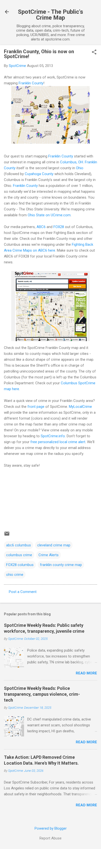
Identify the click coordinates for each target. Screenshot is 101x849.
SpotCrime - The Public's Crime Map (50, 14)
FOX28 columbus (20, 565)
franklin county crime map (61, 565)
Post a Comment (23, 592)
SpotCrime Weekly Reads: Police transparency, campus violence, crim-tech (42, 694)
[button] (94, 52)
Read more (86, 673)
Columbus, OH (71, 162)
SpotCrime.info (53, 436)
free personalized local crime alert (57, 442)
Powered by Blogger (51, 828)
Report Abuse (50, 838)
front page (35, 406)
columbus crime (19, 555)
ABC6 (41, 227)
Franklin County (31, 83)
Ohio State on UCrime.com (49, 215)
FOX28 (58, 227)
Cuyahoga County (39, 174)
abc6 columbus (18, 545)
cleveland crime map (53, 545)
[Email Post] (7, 535)
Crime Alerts (48, 555)
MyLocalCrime (80, 406)
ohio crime (14, 574)
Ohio (79, 168)
